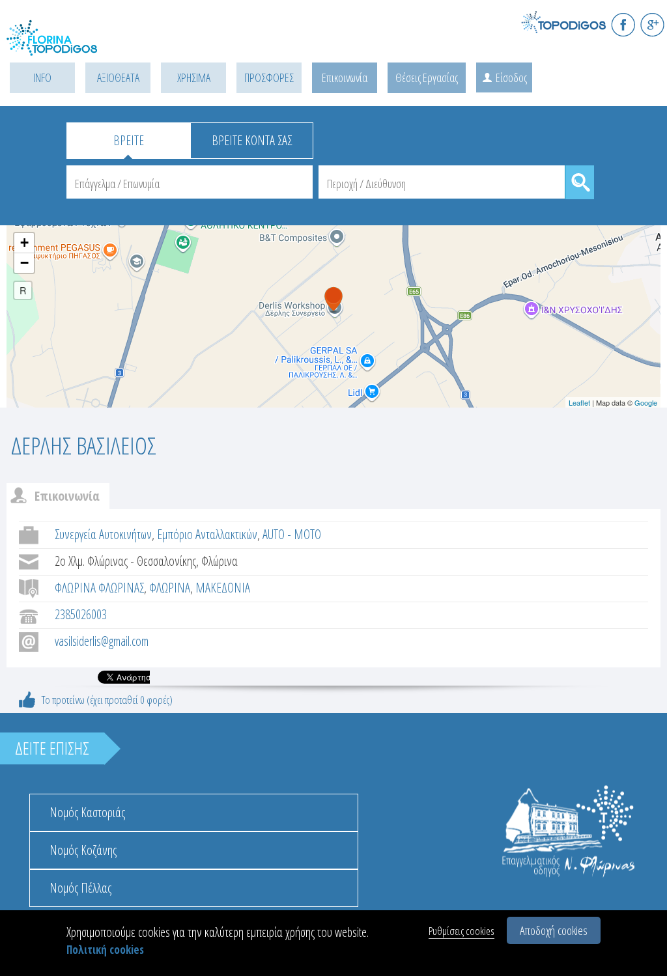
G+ (652, 24)
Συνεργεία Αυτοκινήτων (103, 534)
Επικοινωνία (344, 77)
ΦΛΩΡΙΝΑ (169, 587)
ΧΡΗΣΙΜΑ (193, 77)
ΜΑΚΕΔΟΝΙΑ (222, 587)
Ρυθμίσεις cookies (461, 930)
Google (645, 402)
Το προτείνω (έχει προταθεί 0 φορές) (107, 699)
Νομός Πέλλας (80, 888)
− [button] (24, 263)
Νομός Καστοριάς (87, 812)
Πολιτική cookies (105, 949)
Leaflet (579, 402)
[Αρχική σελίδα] (65, 46)
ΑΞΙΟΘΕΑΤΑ (118, 77)
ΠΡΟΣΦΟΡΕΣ (269, 77)
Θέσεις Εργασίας (426, 77)
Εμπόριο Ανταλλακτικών (207, 534)
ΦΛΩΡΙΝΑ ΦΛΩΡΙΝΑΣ (99, 587)
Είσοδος (511, 77)
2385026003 (81, 614)
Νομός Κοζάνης (83, 850)
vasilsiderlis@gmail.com (102, 641)
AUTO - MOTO (292, 534)
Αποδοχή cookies (554, 930)
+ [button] (24, 242)
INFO (42, 77)
